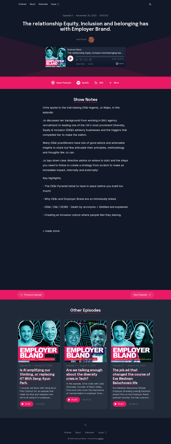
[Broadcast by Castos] (120, 63)
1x (86, 60)
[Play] (70, 58)
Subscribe (43, 4)
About (32, 4)
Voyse (53, 4)
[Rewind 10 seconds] (80, 59)
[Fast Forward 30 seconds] (90, 59)
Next (140, 294)
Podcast (23, 4)
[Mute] (76, 59)
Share (90, 64)
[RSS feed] (150, 4)
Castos (100, 439)
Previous (33, 294)
